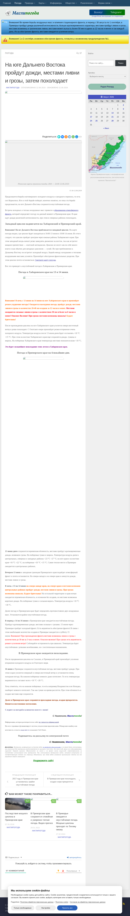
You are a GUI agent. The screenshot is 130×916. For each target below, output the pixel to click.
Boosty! (98, 12)
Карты (42, 3)
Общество (70, 3)
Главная (7, 3)
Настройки (45, 908)
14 (112, 113)
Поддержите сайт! (43, 760)
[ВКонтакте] (62, 136)
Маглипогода (12, 88)
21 (112, 117)
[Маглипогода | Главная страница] (22, 13)
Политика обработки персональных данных (37, 902)
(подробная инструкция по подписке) (107, 16)
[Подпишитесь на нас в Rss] (124, 904)
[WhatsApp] (73, 136)
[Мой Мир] (76, 136)
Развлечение (86, 3)
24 (91, 121)
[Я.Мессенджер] (58, 136)
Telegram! (116, 12)
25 (96, 121)
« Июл (106, 128)
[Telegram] (69, 136)
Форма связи (104, 3)
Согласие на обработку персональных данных (87, 902)
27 (29, 801)
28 (112, 121)
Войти (90, 53)
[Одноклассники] (66, 136)
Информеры (56, 3)
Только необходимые (22, 908)
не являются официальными (52, 747)
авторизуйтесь (75, 857)
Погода (17, 3)
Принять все (67, 908)
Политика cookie (61, 902)
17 (91, 117)
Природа (29, 3)
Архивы (91, 73)
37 (80, 53)
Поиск (120, 63)
